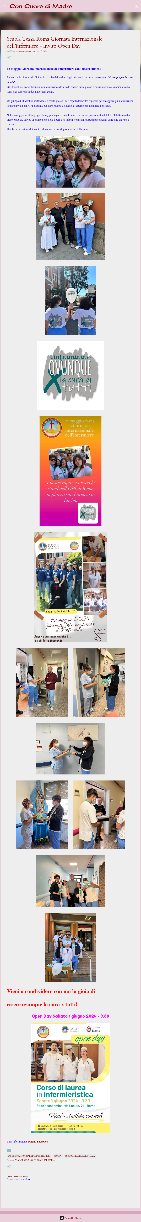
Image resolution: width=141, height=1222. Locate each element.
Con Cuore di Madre (41, 6)
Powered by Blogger (72, 1217)
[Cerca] (77, 6)
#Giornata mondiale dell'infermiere (29, 1155)
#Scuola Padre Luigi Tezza (80, 1155)
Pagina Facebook (38, 1141)
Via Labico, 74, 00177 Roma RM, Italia (35, 1160)
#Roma (57, 1155)
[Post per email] (9, 1151)
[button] (9, 58)
